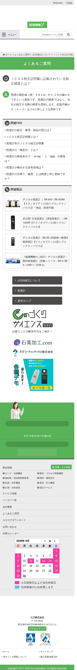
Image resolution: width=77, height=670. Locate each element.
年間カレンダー (11, 533)
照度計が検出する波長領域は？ (25, 167)
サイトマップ (46, 651)
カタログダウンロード (14, 520)
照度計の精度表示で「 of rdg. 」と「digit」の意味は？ (35, 158)
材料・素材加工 (47, 477)
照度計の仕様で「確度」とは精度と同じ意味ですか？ (35, 176)
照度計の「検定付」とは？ (22, 150)
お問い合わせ (10, 526)
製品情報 (7, 467)
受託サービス (46, 487)
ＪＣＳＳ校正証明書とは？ (22, 136)
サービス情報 (10, 493)
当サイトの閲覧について (15, 656)
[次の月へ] (56, 540)
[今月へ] (50, 540)
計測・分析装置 (12, 487)
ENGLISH (58, 2)
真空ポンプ (24, 300)
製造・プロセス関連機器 (51, 473)
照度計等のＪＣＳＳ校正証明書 (25, 143)
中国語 (69, 2)
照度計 (22, 290)
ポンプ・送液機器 (13, 473)
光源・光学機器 (12, 482)
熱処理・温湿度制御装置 (17, 477)
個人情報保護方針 (48, 656)
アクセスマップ (37, 628)
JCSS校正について (29, 280)
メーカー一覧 (10, 500)
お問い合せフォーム (37, 452)
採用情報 (35, 25)
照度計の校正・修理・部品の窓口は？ (29, 130)
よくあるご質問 (11, 513)
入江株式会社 (37, 13)
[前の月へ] (43, 540)
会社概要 (7, 506)
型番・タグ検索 (62, 466)
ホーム (6, 651)
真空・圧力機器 (47, 482)
